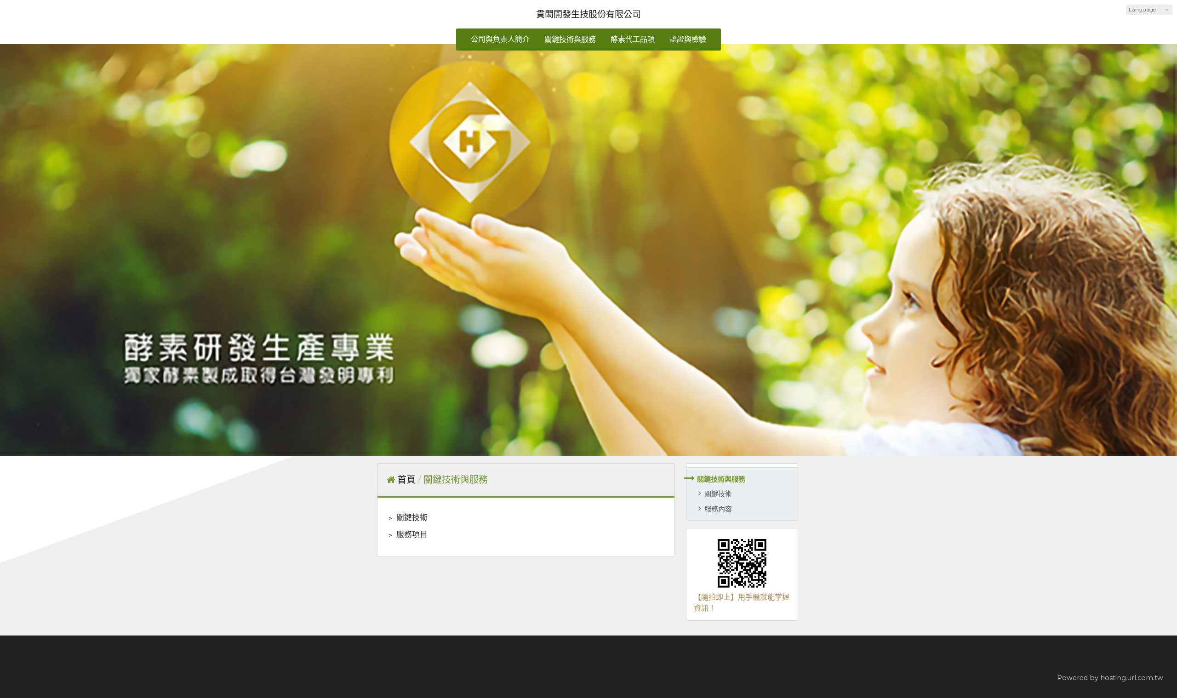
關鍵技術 (718, 493)
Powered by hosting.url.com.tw (1110, 678)
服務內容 (718, 509)
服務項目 (411, 534)
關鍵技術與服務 (721, 479)
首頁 (406, 479)
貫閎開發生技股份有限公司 (588, 14)
